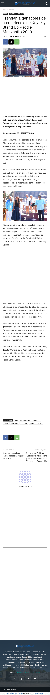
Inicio (4, 10)
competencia (25, 420)
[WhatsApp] (16, 42)
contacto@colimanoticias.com (29, 672)
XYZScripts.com (37, 693)
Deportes (12, 14)
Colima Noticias (12, 36)
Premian (24, 423)
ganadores (36, 420)
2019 (16, 420)
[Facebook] (5, 42)
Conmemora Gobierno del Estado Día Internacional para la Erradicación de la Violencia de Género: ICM (36, 457)
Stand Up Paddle (36, 423)
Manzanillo (14, 423)
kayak (6, 423)
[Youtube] (35, 678)
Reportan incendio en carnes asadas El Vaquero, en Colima (14, 456)
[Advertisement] (25, 96)
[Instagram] (21, 678)
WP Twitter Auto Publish (15, 693)
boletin (11, 10)
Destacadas (20, 14)
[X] (11, 42)
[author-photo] (25, 483)
